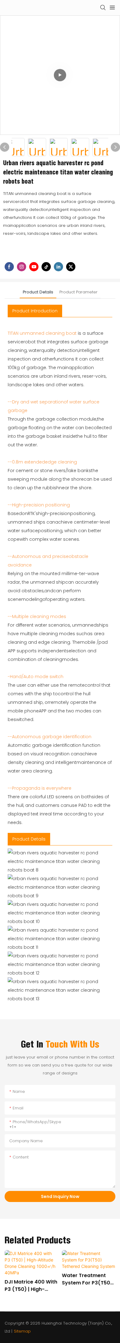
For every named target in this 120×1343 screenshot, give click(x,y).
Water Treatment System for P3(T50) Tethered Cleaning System (87, 1279)
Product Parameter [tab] (78, 292)
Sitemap (22, 1331)
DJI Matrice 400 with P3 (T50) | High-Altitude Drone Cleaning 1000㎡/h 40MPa (31, 1285)
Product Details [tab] (38, 292)
